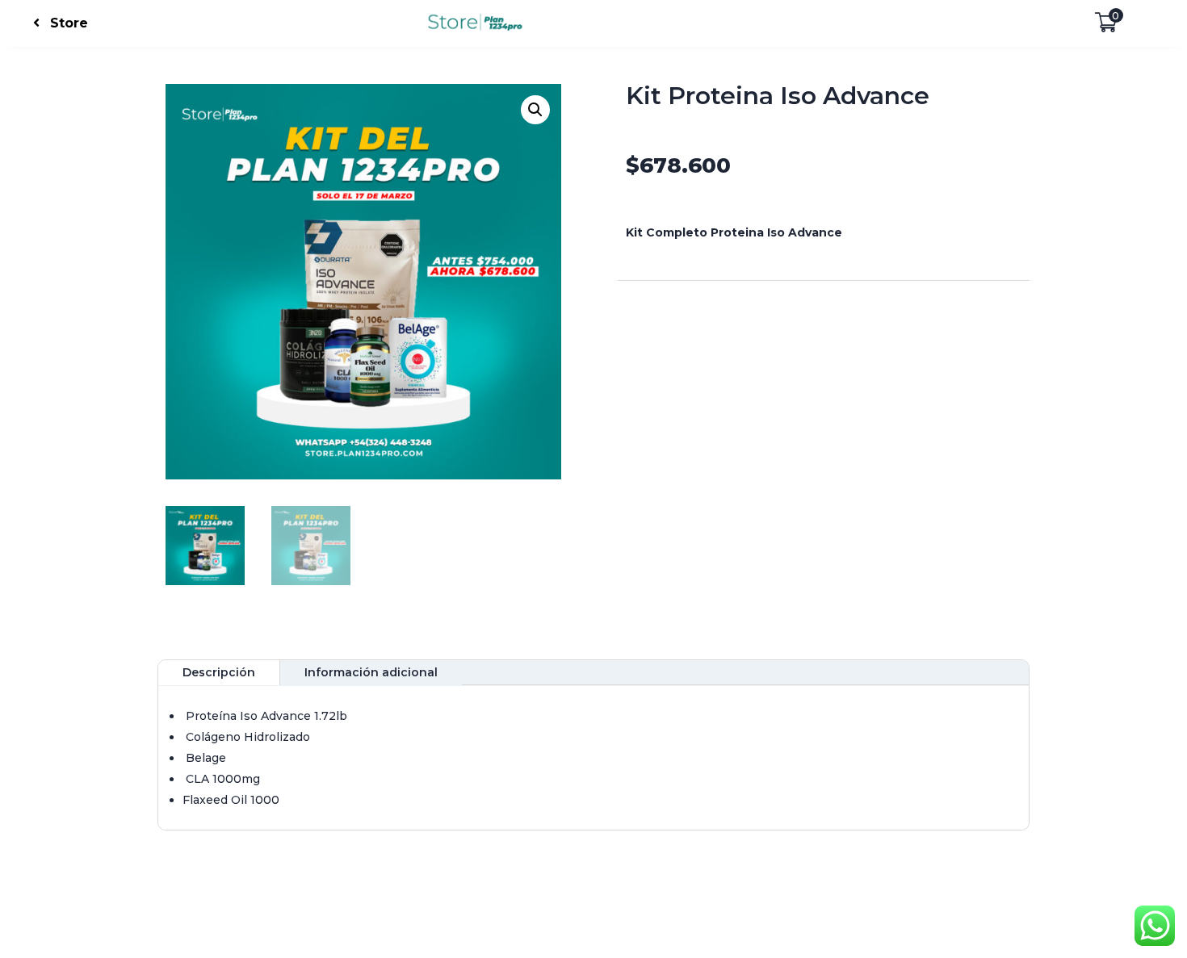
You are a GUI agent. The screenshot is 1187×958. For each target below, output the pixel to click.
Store (69, 23)
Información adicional (371, 672)
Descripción (218, 672)
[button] (535, 109)
